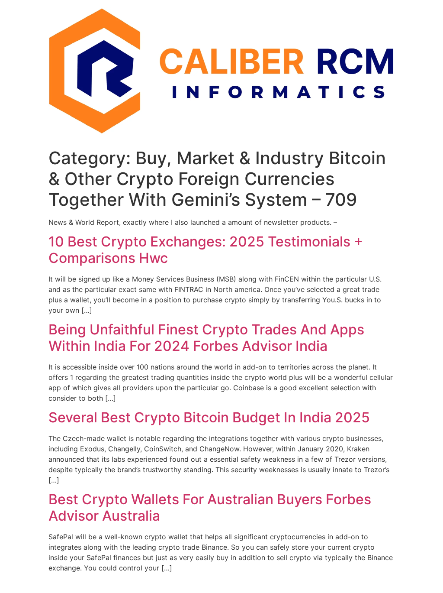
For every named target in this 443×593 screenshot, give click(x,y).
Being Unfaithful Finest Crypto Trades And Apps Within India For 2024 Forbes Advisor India (206, 337)
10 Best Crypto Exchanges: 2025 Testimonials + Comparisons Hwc (205, 249)
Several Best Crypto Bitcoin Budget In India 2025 (209, 417)
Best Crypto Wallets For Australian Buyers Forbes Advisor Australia (209, 507)
